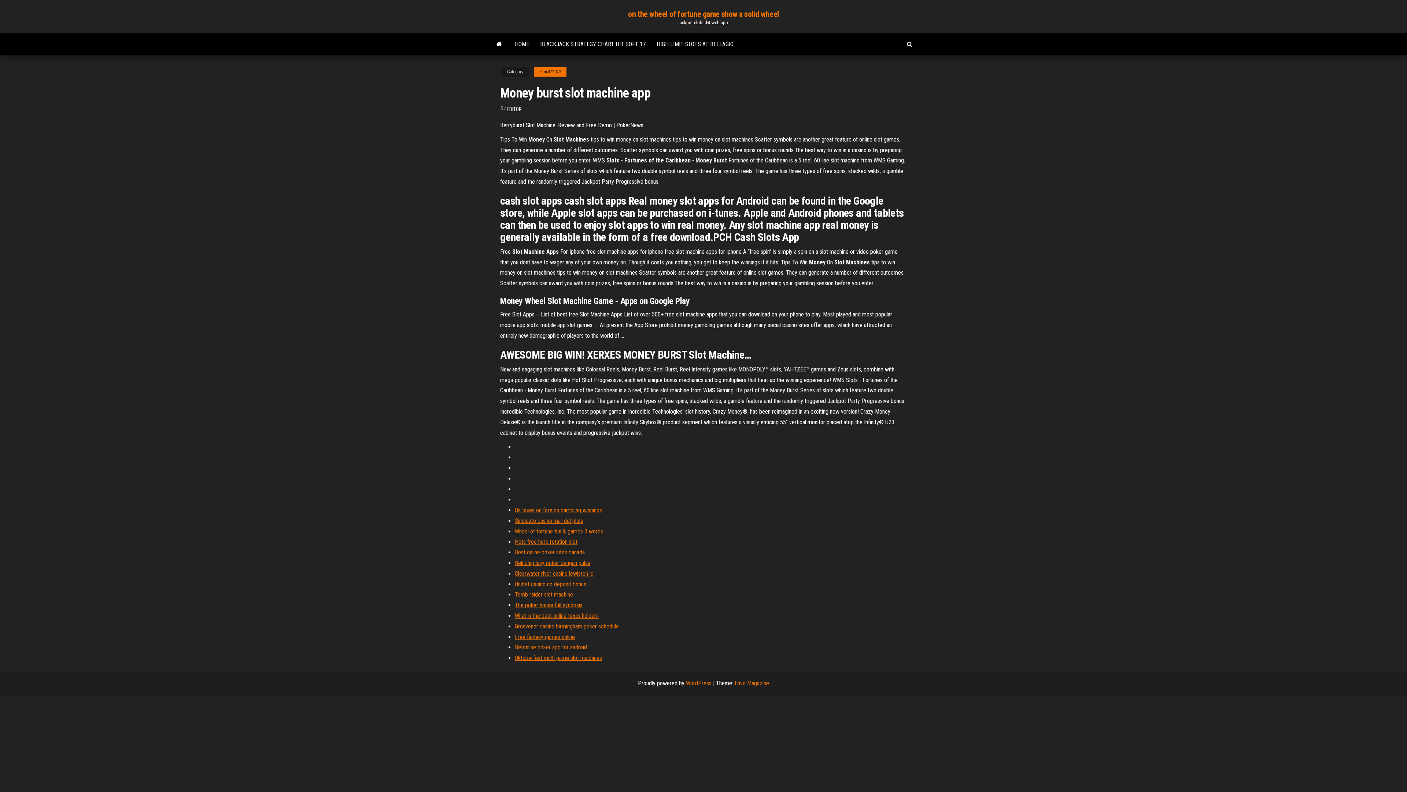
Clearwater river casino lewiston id (554, 573)
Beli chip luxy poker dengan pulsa (552, 563)
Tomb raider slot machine (544, 594)
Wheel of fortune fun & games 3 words (559, 531)
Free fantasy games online (545, 637)
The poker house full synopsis (549, 605)
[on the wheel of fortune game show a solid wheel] (499, 44)
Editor (514, 109)
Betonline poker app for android (551, 647)
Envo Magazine (752, 683)
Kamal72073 (550, 71)
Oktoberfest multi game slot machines (558, 657)
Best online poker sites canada (550, 552)
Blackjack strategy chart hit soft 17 (593, 44)
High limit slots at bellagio (695, 44)
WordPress (699, 683)
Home (522, 44)
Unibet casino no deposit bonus (550, 584)
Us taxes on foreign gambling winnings (558, 510)
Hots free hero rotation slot (546, 541)
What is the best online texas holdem (557, 615)
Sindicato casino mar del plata (549, 520)
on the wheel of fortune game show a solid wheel (703, 14)
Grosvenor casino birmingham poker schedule (567, 626)
